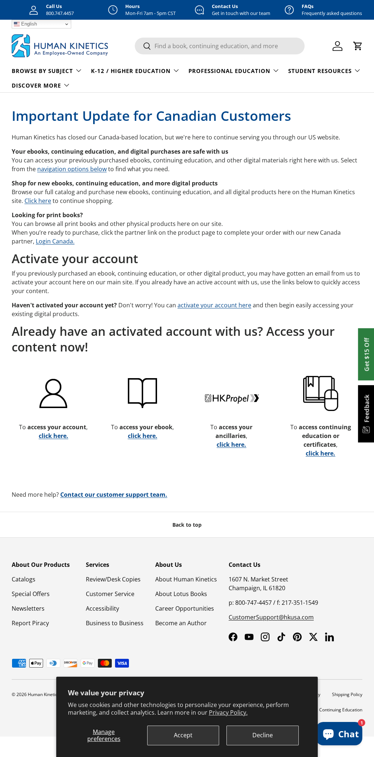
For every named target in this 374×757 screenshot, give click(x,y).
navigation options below (72, 169)
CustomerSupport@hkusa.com (271, 617)
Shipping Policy (347, 694)
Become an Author (181, 623)
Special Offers (31, 594)
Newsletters (28, 608)
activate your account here (214, 305)
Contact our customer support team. (113, 495)
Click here (37, 201)
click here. (53, 436)
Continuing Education (340, 710)
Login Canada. (55, 241)
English (28, 24)
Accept (183, 735)
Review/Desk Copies (113, 579)
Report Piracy (30, 623)
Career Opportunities (184, 608)
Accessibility (102, 608)
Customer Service (110, 594)
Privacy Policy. (228, 712)
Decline (262, 735)
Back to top (187, 524)
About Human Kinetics (186, 579)
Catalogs (23, 579)
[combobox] (220, 46)
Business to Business (115, 623)
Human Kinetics (44, 694)
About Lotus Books (181, 594)
